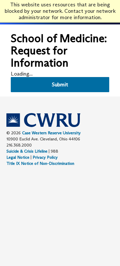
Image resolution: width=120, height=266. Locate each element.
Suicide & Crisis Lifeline (26, 151)
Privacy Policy (45, 157)
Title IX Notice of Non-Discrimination (40, 163)
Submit (60, 84)
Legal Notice (17, 157)
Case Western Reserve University (51, 132)
